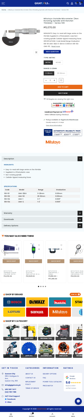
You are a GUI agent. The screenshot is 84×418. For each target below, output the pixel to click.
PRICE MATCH (48, 386)
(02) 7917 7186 (10, 392)
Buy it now (63, 93)
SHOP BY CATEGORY (16, 321)
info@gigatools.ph (13, 385)
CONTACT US (30, 378)
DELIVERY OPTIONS (49, 374)
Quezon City (10, 374)
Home (4, 10)
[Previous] (4, 251)
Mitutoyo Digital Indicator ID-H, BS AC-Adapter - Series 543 (33, 274)
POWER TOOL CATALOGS (52, 382)
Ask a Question (52, 52)
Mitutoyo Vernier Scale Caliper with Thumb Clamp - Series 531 (10, 274)
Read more (56, 46)
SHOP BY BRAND (14, 294)
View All (74, 294)
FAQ (44, 378)
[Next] (80, 251)
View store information (54, 125)
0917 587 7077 (10, 389)
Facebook (11, 399)
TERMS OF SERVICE (32, 388)
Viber (9, 402)
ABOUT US (29, 374)
